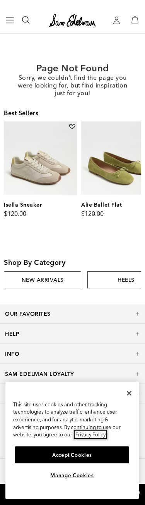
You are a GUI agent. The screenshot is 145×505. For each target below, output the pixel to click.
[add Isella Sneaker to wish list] (72, 126)
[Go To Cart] (135, 19)
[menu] (10, 23)
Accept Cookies (72, 455)
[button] (72, 313)
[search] (26, 23)
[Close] (129, 393)
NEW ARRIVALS (43, 279)
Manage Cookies (72, 475)
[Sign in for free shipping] (116, 20)
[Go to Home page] (72, 20)
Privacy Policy (90, 434)
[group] (42, 279)
